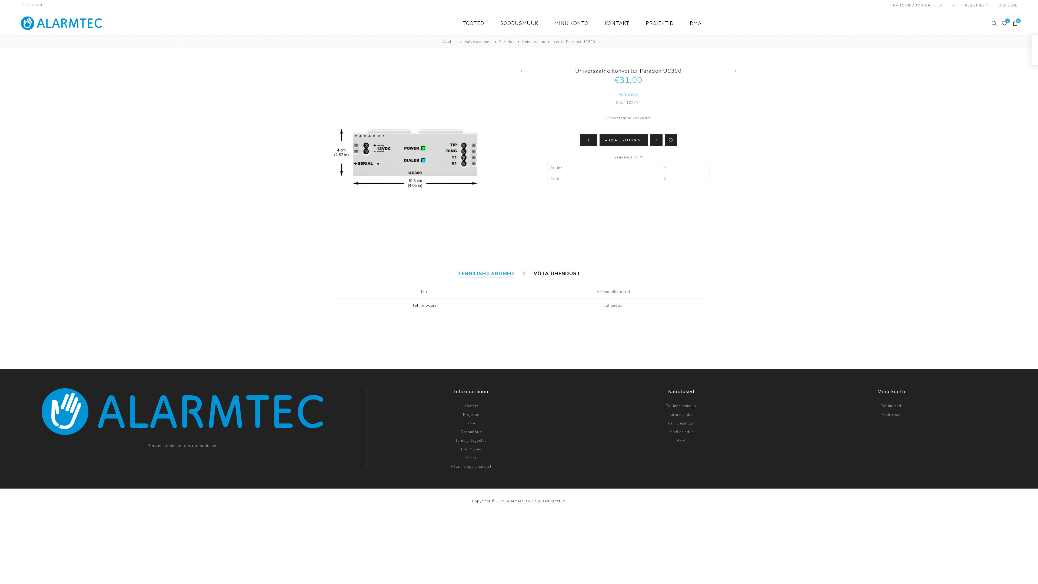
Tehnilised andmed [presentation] (486, 273)
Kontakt (471, 406)
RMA (471, 423)
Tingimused (471, 449)
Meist (471, 458)
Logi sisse (1007, 5)
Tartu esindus (681, 414)
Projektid (471, 414)
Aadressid (891, 414)
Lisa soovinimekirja (671, 140)
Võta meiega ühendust (471, 466)
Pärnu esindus (681, 423)
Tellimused (891, 406)
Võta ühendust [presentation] (557, 273)
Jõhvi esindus (681, 432)
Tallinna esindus (681, 406)
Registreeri (976, 5)
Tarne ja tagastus (471, 440)
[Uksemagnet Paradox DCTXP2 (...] (531, 71)
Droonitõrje (471, 432)
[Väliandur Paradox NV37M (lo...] (725, 71)
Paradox (628, 95)
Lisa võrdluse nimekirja (656, 140)
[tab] (486, 273)
